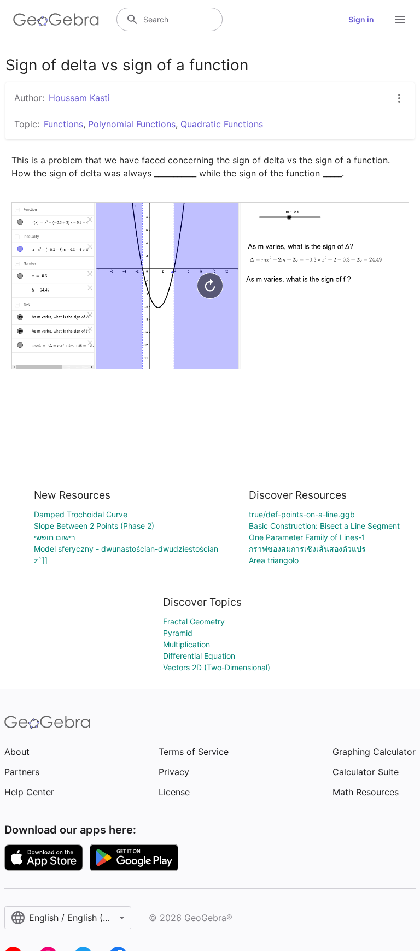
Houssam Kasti (79, 97)
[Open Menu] (400, 19)
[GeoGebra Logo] (56, 19)
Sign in (361, 19)
